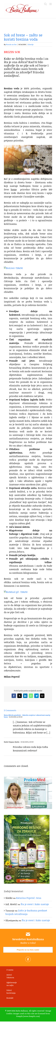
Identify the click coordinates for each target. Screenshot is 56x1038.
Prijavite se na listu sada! (28, 950)
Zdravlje (30, 44)
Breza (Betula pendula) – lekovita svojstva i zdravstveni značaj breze (27, 716)
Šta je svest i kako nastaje (35, 904)
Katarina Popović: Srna (28, 898)
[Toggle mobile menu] (50, 4)
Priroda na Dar (11, 44)
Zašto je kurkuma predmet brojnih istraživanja (26, 912)
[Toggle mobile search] (45, 4)
